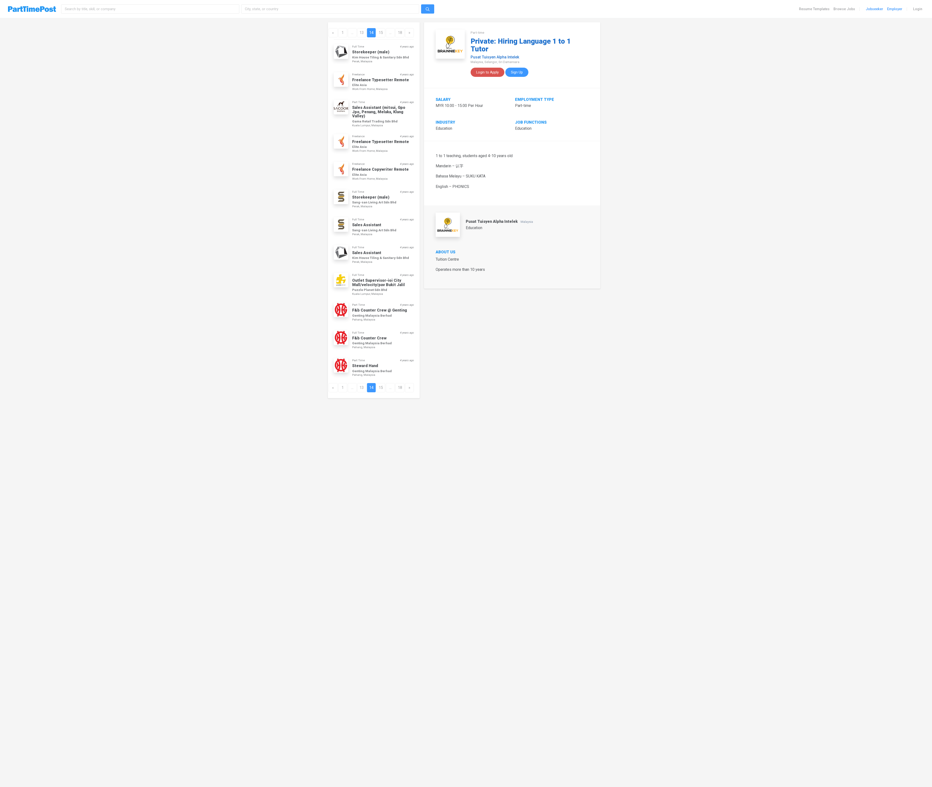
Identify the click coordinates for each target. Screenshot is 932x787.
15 (381, 32)
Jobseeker (874, 9)
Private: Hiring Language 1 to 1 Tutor (521, 45)
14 (371, 32)
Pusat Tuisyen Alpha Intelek (495, 57)
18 (400, 32)
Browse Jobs (844, 9)
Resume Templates (814, 9)
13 (361, 32)
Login (917, 9)
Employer (894, 9)
